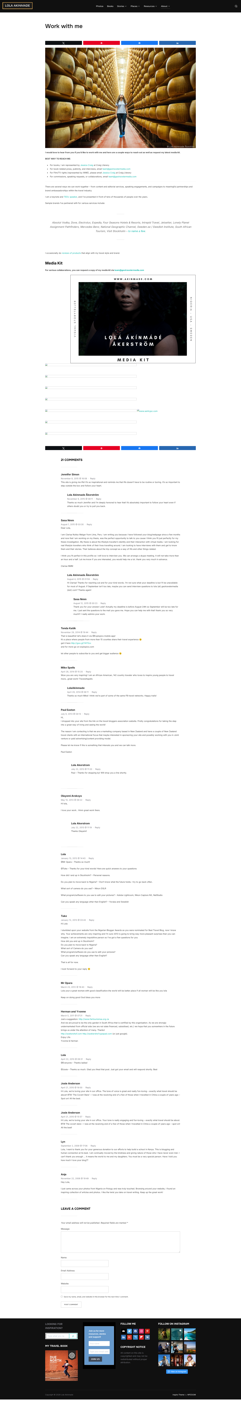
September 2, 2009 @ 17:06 (74, 1145)
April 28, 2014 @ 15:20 (72, 671)
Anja (63, 1174)
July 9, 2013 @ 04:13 (71, 714)
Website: (65, 1283)
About (164, 6)
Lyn (63, 1141)
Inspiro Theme (178, 1395)
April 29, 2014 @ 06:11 (78, 692)
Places (134, 6)
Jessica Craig (86, 165)
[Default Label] (135, 1337)
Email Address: (68, 1270)
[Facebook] (135, 1331)
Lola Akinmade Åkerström (83, 494)
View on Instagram (178, 1371)
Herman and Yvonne (73, 1011)
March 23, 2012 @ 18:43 (73, 987)
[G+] (130, 1337)
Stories (120, 6)
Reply (92, 478)
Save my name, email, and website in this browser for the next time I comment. (96, 1297)
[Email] (123, 1331)
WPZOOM (191, 1395)
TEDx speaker (70, 197)
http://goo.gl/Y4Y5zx (81, 643)
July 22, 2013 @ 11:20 (82, 769)
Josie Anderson (70, 1083)
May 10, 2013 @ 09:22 (72, 800)
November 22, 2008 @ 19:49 (75, 1178)
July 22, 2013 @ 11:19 (81, 827)
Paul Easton (68, 709)
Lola (63, 854)
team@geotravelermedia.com (116, 169)
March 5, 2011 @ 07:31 (72, 1015)
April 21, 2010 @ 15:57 (72, 1116)
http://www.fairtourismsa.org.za (94, 1019)
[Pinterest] (147, 1331)
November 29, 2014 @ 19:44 (75, 632)
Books (110, 6)
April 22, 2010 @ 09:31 (72, 1059)
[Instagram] (141, 1331)
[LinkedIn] (123, 1337)
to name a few (136, 231)
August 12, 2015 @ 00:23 (85, 603)
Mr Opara (66, 983)
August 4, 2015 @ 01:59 (78, 579)
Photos (99, 6)
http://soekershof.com (71, 1033)
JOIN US (95, 1359)
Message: (65, 1229)
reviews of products (71, 253)
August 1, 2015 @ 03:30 (72, 524)
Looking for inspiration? (54, 1326)
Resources (149, 6)
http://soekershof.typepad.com (97, 1033)
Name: (64, 1257)
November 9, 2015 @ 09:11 (80, 499)
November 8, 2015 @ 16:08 (74, 478)
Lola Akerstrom (80, 765)
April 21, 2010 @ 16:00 (72, 1087)
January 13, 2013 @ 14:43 (73, 858)
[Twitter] (130, 1331)
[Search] (73, 1336)
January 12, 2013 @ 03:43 (73, 920)
